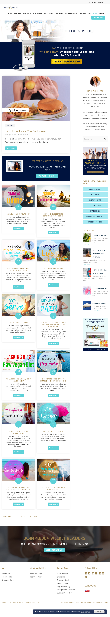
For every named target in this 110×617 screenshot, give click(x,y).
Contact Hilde (8, 580)
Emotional (95, 194)
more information (86, 611)
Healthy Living (95, 205)
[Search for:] (95, 139)
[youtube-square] (103, 573)
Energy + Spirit (95, 200)
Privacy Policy (74, 602)
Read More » (87, 245)
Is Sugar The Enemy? (99, 303)
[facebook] (86, 573)
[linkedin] (100, 573)
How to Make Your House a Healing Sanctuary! (98, 253)
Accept (99, 612)
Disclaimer (64, 602)
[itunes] (86, 577)
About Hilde (7, 577)
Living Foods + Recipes (95, 216)
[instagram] (93, 573)
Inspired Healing (95, 211)
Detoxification (95, 189)
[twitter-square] (89, 573)
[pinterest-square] (96, 573)
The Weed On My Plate (99, 235)
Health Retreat (35, 577)
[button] (47, 176)
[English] (86, 591)
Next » (36, 517)
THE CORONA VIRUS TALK (99, 288)
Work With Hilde (36, 574)
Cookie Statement (102, 602)
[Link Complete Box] (36, 114)
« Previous (7, 517)
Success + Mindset (95, 222)
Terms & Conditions (88, 602)
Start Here (6, 574)
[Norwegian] (88, 591)
